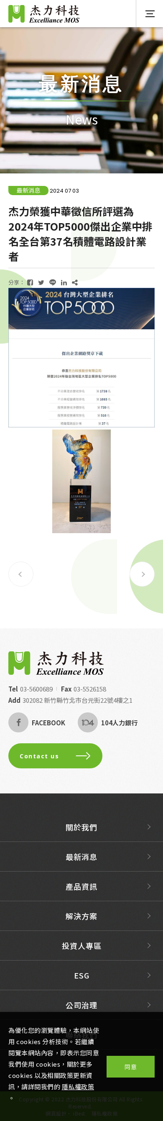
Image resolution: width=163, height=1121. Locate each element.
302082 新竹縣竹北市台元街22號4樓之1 (77, 700)
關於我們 (81, 826)
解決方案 (81, 915)
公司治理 (81, 1004)
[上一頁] (20, 574)
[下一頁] (142, 574)
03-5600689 (36, 688)
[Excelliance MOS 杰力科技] (56, 663)
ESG (81, 975)
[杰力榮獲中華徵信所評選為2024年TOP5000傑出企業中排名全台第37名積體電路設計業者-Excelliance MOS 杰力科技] (30, 282)
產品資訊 (81, 886)
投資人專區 (82, 945)
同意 (131, 1067)
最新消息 (81, 856)
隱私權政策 (78, 1086)
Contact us (39, 756)
